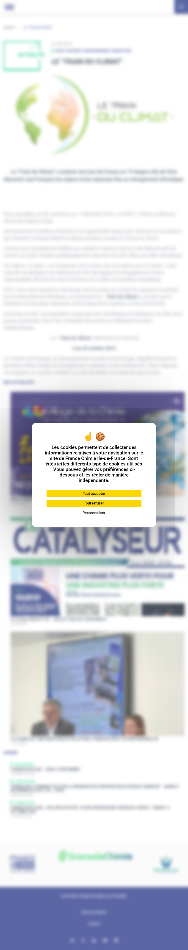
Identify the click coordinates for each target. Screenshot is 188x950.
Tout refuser (94, 503)
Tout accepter (94, 493)
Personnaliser (94, 513)
